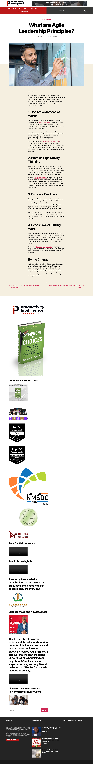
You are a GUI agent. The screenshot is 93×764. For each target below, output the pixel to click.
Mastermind (75, 761)
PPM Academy (42, 36)
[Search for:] (24, 710)
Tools (31, 8)
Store (63, 761)
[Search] (84, 10)
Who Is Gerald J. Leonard (23, 11)
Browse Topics (17, 8)
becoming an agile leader (44, 247)
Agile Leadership (46, 19)
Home (9, 8)
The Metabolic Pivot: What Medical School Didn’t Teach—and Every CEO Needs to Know (50, 740)
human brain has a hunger (50, 141)
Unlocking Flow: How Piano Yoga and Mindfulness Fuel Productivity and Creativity (50, 751)
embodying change (45, 122)
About (37, 8)
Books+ (25, 8)
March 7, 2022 (53, 36)
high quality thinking (40, 178)
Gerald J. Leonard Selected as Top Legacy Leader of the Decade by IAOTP (51, 728)
